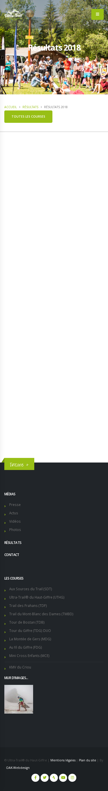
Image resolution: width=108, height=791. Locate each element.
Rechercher (33, 341)
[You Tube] (63, 778)
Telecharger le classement (53, 182)
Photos (15, 529)
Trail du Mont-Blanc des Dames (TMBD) (41, 614)
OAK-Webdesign (18, 768)
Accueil (10, 107)
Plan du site (87, 760)
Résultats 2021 (23, 388)
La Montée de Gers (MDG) (30, 639)
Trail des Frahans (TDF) (28, 605)
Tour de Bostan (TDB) (27, 622)
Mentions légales (62, 760)
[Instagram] (72, 778)
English (90, 139)
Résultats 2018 (24, 410)
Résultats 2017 (23, 420)
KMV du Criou (20, 667)
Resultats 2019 (23, 399)
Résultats (30, 107)
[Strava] (54, 778)
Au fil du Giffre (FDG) (25, 647)
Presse (15, 504)
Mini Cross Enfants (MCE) (29, 655)
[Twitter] (45, 778)
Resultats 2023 (23, 367)
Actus (13, 513)
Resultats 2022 (23, 378)
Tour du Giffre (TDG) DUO (30, 630)
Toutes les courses (28, 116)
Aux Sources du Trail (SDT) (30, 588)
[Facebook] (35, 778)
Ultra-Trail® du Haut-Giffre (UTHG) (37, 597)
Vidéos (15, 521)
